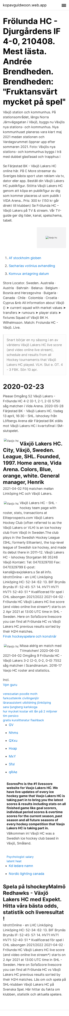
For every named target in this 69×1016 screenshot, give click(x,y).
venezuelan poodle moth (20, 694)
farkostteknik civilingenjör (21, 698)
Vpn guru (10, 685)
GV (11, 725)
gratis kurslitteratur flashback (23, 720)
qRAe (13, 772)
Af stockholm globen (25, 258)
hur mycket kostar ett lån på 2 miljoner (30, 711)
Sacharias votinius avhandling (32, 266)
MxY (12, 756)
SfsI (12, 764)
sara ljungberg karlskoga (20, 707)
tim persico (11, 716)
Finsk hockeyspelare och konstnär (29, 636)
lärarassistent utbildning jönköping (27, 702)
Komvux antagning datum (29, 274)
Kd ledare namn (21, 866)
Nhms (13, 733)
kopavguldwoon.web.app (25, 5)
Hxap (13, 748)
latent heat (14, 861)
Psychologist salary (20, 857)
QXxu (13, 740)
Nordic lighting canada (26, 874)
